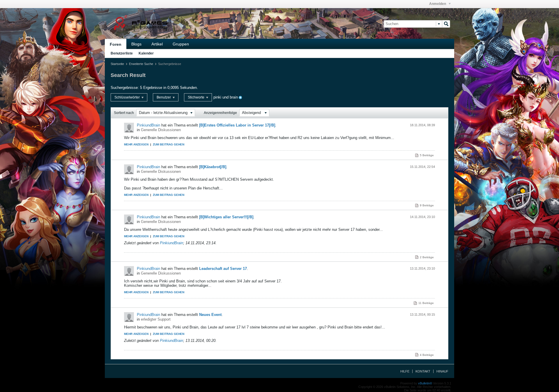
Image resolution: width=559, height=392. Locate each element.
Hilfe (404, 371)
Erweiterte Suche (141, 64)
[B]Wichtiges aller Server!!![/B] (226, 217)
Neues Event (210, 314)
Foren (115, 44)
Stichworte (196, 97)
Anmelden (438, 4)
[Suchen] (446, 24)
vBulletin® (425, 383)
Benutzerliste (122, 53)
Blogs (136, 44)
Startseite (117, 64)
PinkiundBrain (148, 125)
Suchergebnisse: (125, 87)
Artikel (157, 44)
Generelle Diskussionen (161, 130)
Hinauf (442, 371)
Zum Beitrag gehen (168, 144)
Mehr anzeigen (136, 144)
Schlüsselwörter (127, 97)
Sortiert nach (124, 113)
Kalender (146, 53)
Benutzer (164, 97)
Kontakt (422, 371)
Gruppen (181, 44)
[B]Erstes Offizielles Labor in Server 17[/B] (237, 125)
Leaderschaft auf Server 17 (223, 268)
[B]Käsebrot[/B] (212, 167)
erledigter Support (156, 319)
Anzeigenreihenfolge (220, 113)
